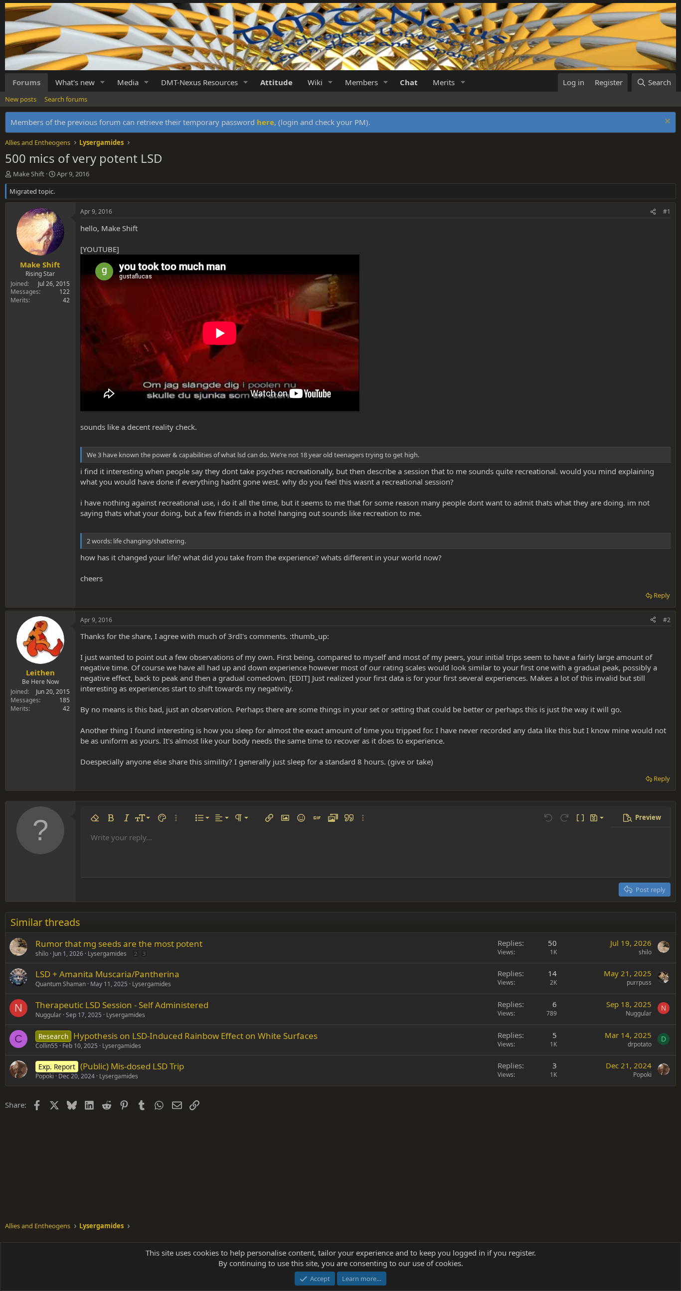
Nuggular (48, 1015)
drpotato (640, 1044)
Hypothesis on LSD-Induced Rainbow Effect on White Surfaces (195, 1035)
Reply (662, 595)
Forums (26, 82)
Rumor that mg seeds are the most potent (118, 943)
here (265, 122)
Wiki (315, 82)
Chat (409, 82)
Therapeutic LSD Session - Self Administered (121, 1005)
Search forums (65, 99)
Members (361, 82)
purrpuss (639, 982)
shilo (41, 953)
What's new (75, 82)
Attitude (276, 82)
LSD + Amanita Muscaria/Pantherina (107, 974)
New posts (20, 99)
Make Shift (28, 173)
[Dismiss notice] (666, 122)
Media (128, 82)
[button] (103, 82)
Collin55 (46, 1045)
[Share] (653, 212)
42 (66, 300)
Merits (444, 82)
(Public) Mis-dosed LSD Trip (132, 1066)
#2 (667, 620)
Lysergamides (107, 953)
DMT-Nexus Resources (199, 82)
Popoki (44, 1076)
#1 (667, 211)
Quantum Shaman (60, 984)
